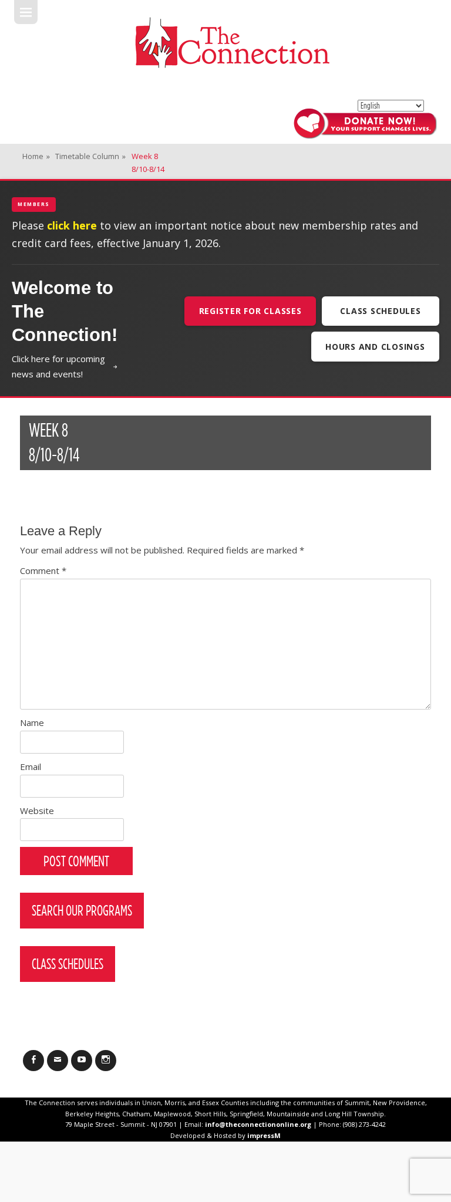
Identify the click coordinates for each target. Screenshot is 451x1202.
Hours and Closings (375, 346)
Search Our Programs (82, 910)
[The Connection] (232, 42)
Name (32, 722)
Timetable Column (90, 156)
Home (36, 156)
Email (30, 766)
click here (72, 225)
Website (37, 810)
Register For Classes (250, 310)
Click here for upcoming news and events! (58, 366)
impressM (264, 1135)
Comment (43, 570)
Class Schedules (380, 310)
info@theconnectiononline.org (258, 1124)
